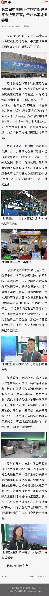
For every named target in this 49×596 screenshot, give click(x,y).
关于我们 (12, 588)
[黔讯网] (6, 2)
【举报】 (4, 577)
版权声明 (19, 588)
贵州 (27, 146)
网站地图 (27, 588)
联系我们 (35, 588)
